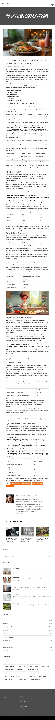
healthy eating (8, 679)
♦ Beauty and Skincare (9, 627)
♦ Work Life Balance (8, 644)
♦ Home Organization (9, 637)
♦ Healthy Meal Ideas (8, 623)
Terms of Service (24, 701)
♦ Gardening (6, 640)
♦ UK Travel (6, 620)
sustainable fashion (33, 663)
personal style (21, 676)
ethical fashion (42, 676)
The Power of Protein (12, 92)
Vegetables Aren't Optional (13, 96)
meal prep (32, 676)
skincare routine (33, 673)
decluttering (22, 666)
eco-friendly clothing (33, 669)
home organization (10, 666)
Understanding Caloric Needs (14, 90)
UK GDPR (22, 708)
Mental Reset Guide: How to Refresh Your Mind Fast (12, 539)
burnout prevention (35, 679)
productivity (20, 669)
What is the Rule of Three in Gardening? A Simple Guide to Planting (31, 605)
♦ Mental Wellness (8, 647)
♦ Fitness (5, 630)
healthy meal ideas (26, 483)
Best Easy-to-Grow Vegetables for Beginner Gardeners (42, 539)
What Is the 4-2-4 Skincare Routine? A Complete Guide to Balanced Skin (32, 596)
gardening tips (9, 669)
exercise (29, 144)
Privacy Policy (23, 706)
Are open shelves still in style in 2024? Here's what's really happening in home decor (27, 539)
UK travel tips (8, 673)
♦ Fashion (5, 633)
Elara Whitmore (13, 66)
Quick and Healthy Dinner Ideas (14, 100)
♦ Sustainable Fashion (9, 651)
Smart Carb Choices (12, 94)
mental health (45, 666)
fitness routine (20, 673)
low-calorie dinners (37, 483)
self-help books (34, 666)
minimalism (21, 663)
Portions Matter (11, 98)
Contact (22, 704)
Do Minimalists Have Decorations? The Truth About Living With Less (31, 570)
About (21, 699)
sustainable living (9, 676)
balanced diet (10, 486)
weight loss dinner (14, 483)
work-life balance (9, 663)
